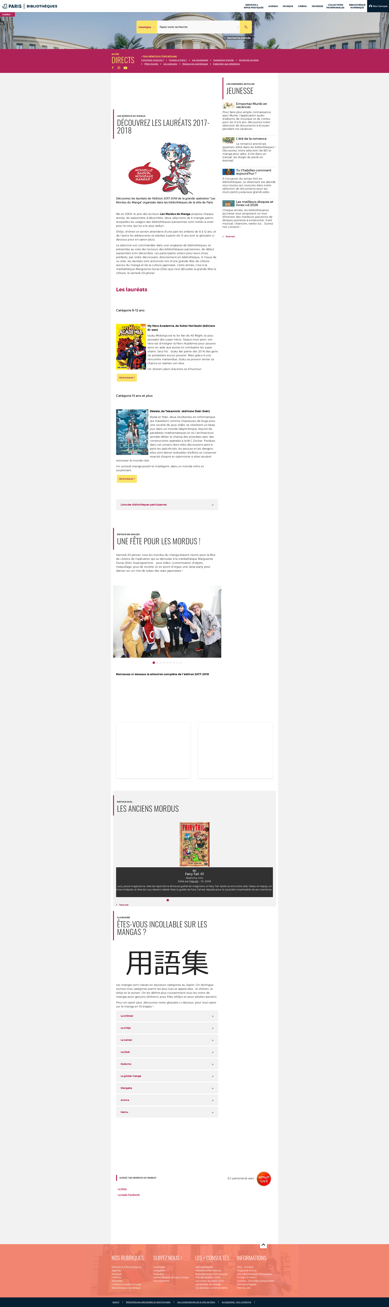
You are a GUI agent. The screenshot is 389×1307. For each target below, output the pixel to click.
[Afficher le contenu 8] (177, 662)
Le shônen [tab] (127, 1015)
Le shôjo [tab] (126, 1027)
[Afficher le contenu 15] (214, 900)
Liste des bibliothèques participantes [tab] (144, 504)
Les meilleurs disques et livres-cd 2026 (254, 203)
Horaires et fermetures (208, 1270)
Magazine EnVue (246, 1270)
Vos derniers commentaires (211, 1287)
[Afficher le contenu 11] (201, 900)
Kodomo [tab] (126, 1063)
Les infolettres (161, 1280)
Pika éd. (194, 881)
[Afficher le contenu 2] (157, 662)
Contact (248, 1267)
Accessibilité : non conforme (236, 1302)
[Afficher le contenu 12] (204, 900)
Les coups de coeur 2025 (209, 1280)
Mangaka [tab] (126, 1087)
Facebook (159, 1267)
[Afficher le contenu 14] (211, 900)
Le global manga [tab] (131, 1075)
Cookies (241, 1280)
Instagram (159, 1270)
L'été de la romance (251, 139)
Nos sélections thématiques (211, 1274)
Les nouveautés (204, 1267)
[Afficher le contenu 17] (221, 900)
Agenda (116, 1270)
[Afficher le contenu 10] (198, 900)
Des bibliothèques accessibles (254, 1274)
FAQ (239, 1267)
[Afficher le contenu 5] (167, 662)
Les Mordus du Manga (208, 1284)
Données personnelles (261, 1280)
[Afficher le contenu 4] (164, 662)
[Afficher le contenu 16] (218, 900)
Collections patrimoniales (126, 1284)
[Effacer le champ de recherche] (238, 27)
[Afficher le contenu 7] (174, 662)
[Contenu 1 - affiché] (154, 662)
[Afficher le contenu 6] (170, 662)
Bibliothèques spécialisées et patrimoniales (148, 1302)
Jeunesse (117, 1280)
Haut (263, 1245)
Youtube (158, 1274)
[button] (378, 6)
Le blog (122, 1189)
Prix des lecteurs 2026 (207, 1277)
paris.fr (115, 1302)
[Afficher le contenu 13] (208, 900)
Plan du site (244, 1287)
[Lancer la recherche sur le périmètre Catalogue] (246, 27)
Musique (117, 1274)
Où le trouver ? (127, 377)
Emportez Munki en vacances (251, 105)
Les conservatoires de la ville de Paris (196, 1302)
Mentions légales (246, 1284)
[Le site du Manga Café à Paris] (264, 1178)
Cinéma (116, 1277)
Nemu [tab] (124, 1112)
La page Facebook (129, 1194)
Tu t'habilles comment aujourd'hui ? (253, 171)
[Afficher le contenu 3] (160, 662)
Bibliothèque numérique (126, 1287)
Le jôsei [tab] (125, 1051)
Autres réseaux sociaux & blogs (171, 1277)
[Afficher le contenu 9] (180, 662)
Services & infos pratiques (126, 1267)
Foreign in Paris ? (247, 1277)
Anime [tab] (125, 1100)
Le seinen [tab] (126, 1039)
